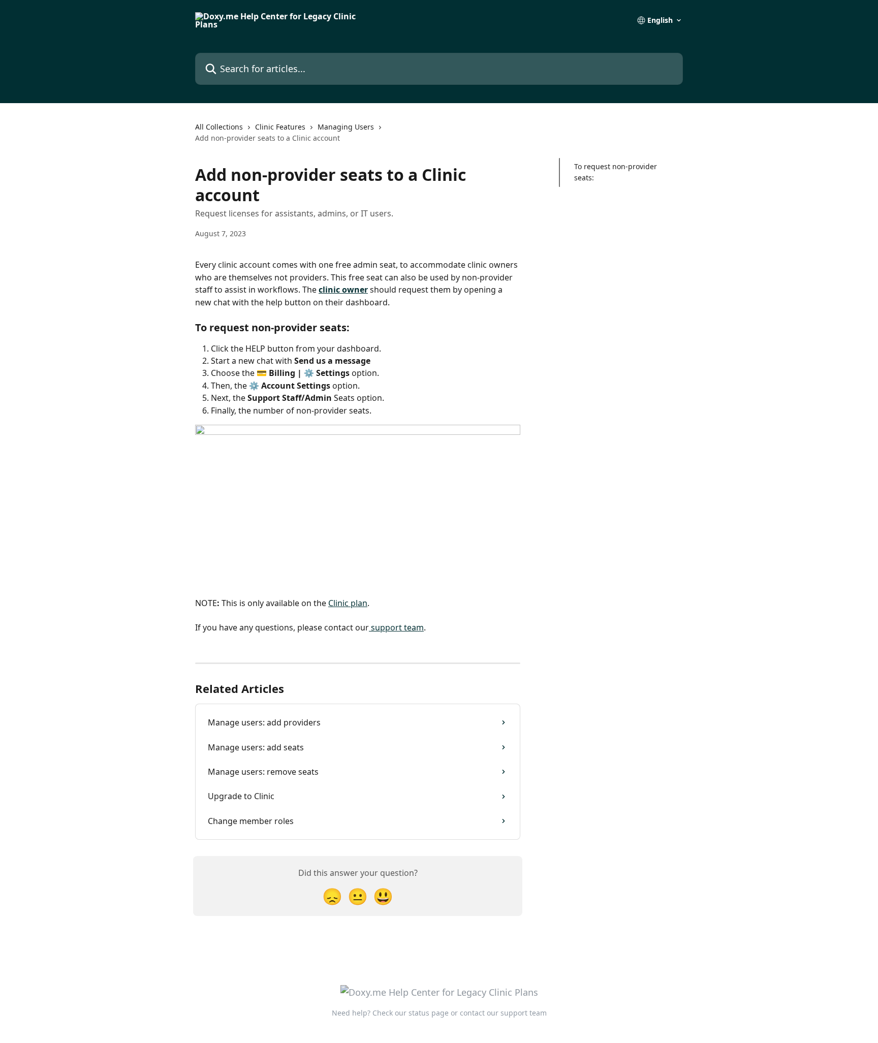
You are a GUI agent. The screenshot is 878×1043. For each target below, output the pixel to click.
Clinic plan (347, 603)
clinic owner (343, 289)
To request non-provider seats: (615, 172)
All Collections (219, 127)
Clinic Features (280, 127)
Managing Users (346, 127)
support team (396, 627)
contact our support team (503, 1013)
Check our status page (410, 1013)
